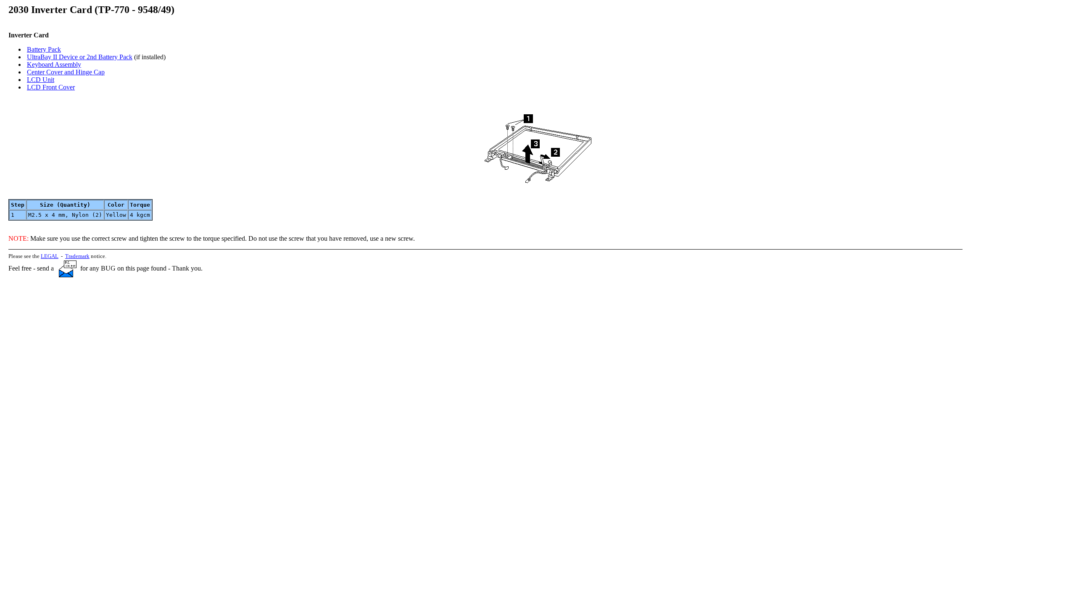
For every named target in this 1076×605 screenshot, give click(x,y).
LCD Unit (40, 79)
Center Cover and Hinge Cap (66, 72)
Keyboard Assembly (54, 64)
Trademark (77, 256)
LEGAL (49, 256)
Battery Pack (44, 49)
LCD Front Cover (51, 87)
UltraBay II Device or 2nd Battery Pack (79, 56)
